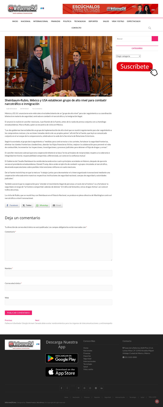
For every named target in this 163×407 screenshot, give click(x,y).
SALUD (106, 21)
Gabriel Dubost (11, 109)
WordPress (40, 402)
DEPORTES (93, 21)
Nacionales (87, 350)
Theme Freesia (31, 402)
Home (85, 348)
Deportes (87, 356)
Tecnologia (87, 364)
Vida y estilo (88, 369)
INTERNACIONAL (40, 21)
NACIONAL (25, 21)
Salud (85, 367)
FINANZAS (55, 21)
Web (7, 298)
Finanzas (86, 353)
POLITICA (67, 21)
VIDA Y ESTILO (118, 21)
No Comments (37, 109)
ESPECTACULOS (133, 21)
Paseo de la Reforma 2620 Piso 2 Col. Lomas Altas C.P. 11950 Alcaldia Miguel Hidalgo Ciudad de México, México (138, 350)
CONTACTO (76, 28)
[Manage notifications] (157, 401)
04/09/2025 (24, 109)
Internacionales (89, 361)
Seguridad (87, 358)
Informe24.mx (10, 402)
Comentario (10, 232)
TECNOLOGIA (80, 21)
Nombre (9, 268)
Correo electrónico (13, 283)
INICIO (15, 21)
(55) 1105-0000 (130, 357)
